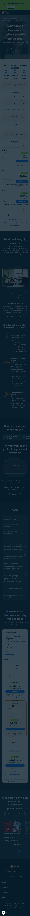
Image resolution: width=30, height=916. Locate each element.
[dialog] (15, 458)
